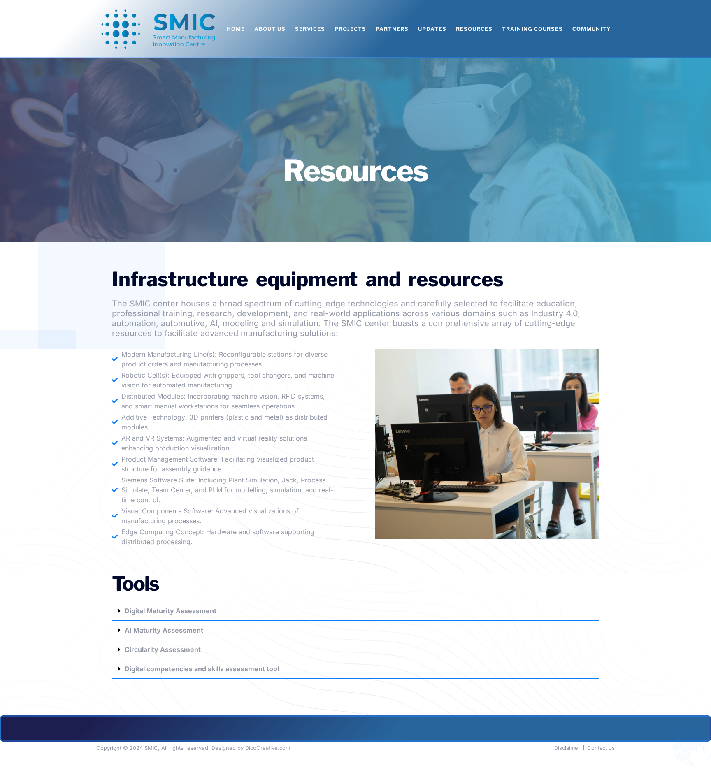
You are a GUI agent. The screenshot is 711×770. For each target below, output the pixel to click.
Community (591, 29)
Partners (392, 29)
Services (310, 29)
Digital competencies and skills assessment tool (202, 669)
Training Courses (532, 29)
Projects (350, 29)
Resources (474, 29)
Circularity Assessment (163, 649)
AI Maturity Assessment (164, 630)
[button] (355, 611)
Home (236, 29)
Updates (432, 29)
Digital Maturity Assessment (170, 611)
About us (270, 29)
